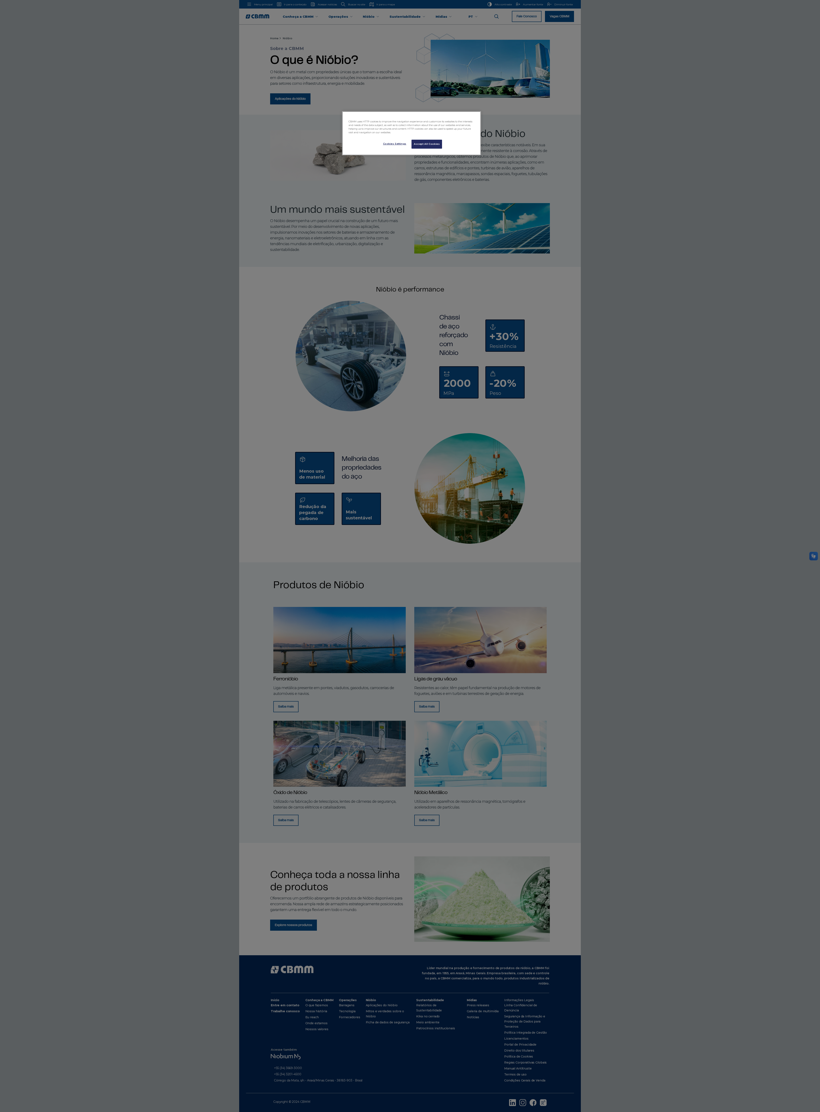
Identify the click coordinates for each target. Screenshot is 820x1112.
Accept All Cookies (427, 143)
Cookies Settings (394, 143)
